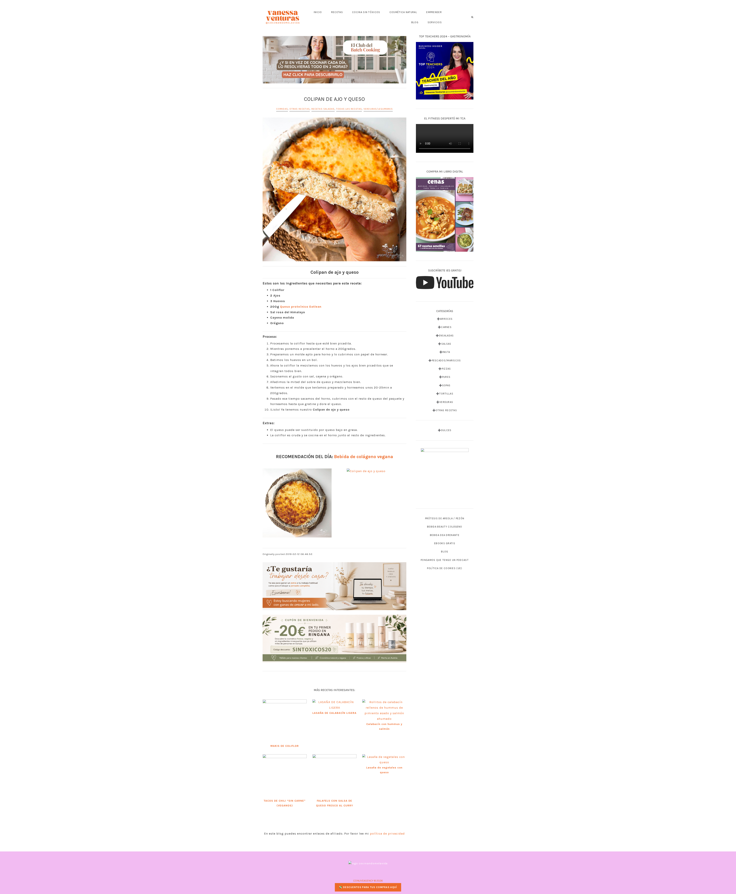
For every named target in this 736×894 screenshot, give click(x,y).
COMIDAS (282, 109)
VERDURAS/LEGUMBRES (378, 109)
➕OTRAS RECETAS (444, 410)
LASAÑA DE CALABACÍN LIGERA (334, 713)
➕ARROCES (445, 318)
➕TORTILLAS (444, 393)
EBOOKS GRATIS (444, 543)
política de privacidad (387, 833)
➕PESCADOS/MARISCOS (444, 360)
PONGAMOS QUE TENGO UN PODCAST (445, 560)
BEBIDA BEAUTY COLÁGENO (444, 526)
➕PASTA (444, 352)
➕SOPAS (445, 385)
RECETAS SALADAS (323, 109)
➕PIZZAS (444, 368)
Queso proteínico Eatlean (300, 306)
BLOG (444, 551)
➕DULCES (444, 430)
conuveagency (363, 880)
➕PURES (445, 377)
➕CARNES (445, 327)
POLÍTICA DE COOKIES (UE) (444, 568)
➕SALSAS (444, 343)
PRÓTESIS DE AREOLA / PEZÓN (444, 518)
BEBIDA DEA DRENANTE (444, 535)
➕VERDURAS (444, 402)
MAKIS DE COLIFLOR (284, 746)
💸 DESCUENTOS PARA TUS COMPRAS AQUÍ (368, 887)
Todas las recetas (349, 109)
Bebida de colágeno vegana (363, 456)
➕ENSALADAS (445, 335)
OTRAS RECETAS (299, 109)
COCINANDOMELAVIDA (283, 17)
